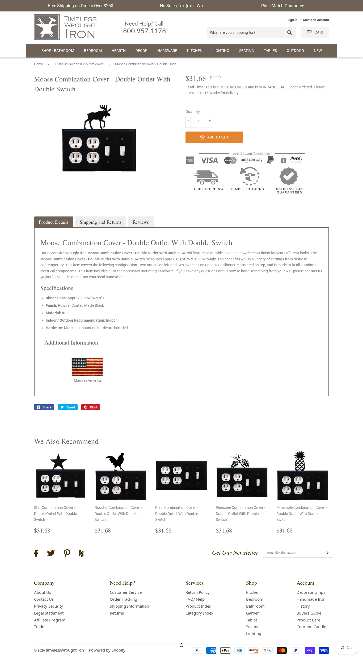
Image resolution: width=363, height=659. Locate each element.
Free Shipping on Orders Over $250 (80, 5)
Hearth (119, 50)
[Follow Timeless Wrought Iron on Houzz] (81, 554)
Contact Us (44, 599)
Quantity (192, 111)
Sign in (292, 20)
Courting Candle (311, 626)
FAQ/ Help (195, 599)
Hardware (167, 50)
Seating (246, 50)
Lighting (220, 50)
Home (38, 64)
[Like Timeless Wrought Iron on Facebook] (36, 554)
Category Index (199, 613)
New (318, 50)
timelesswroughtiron (65, 650)
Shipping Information (129, 606)
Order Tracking (123, 599)
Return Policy (197, 592)
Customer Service (126, 592)
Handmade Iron (311, 599)
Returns (117, 613)
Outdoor (295, 50)
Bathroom (255, 606)
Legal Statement (49, 613)
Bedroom (93, 50)
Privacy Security (48, 606)
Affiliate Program (49, 620)
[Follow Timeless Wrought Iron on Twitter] (51, 554)
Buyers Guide (309, 613)
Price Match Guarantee (282, 5)
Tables (270, 50)
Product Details (54, 222)
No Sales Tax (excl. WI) (181, 5)
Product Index (198, 606)
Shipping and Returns (100, 222)
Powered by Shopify (107, 650)
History (303, 606)
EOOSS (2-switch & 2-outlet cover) (79, 64)
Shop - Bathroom (57, 50)
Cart (319, 32)
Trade (39, 626)
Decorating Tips (311, 592)
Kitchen (194, 50)
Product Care (308, 620)
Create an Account (316, 20)
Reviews (141, 222)
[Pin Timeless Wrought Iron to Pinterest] (67, 554)
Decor (141, 50)
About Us (42, 592)
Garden (253, 613)
